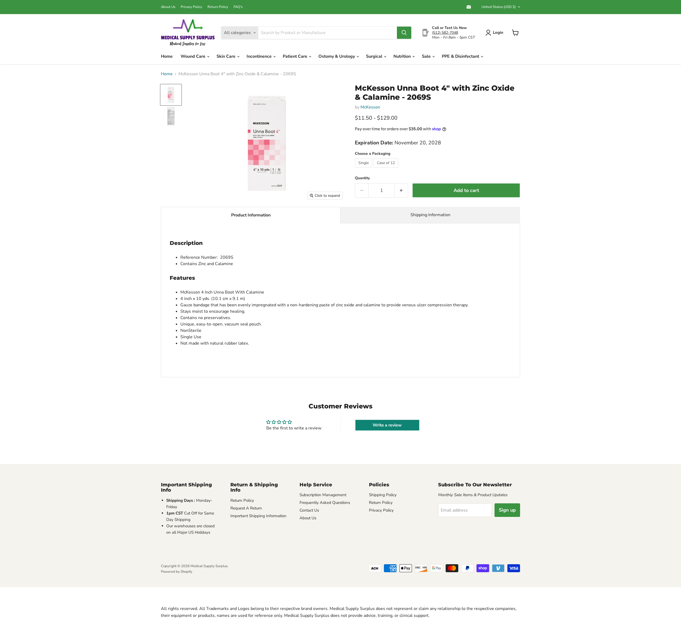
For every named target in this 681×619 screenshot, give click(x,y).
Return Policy (217, 7)
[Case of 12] (386, 169)
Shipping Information (430, 215)
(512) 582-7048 (445, 32)
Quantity (362, 178)
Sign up (507, 510)
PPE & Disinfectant (461, 56)
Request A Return (246, 508)
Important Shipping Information (258, 515)
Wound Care (193, 56)
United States (498, 7)
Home (167, 56)
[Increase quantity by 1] (401, 190)
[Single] (364, 169)
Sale (427, 56)
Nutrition (402, 56)
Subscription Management (323, 494)
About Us (168, 7)
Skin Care (226, 56)
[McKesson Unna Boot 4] (170, 94)
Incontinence (260, 56)
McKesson (370, 107)
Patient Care (295, 56)
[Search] (404, 33)
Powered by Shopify (176, 571)
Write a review (387, 425)
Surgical (374, 56)
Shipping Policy (383, 494)
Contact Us (309, 510)
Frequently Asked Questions (325, 502)
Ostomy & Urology (337, 56)
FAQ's (238, 7)
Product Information (251, 215)
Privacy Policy (191, 7)
